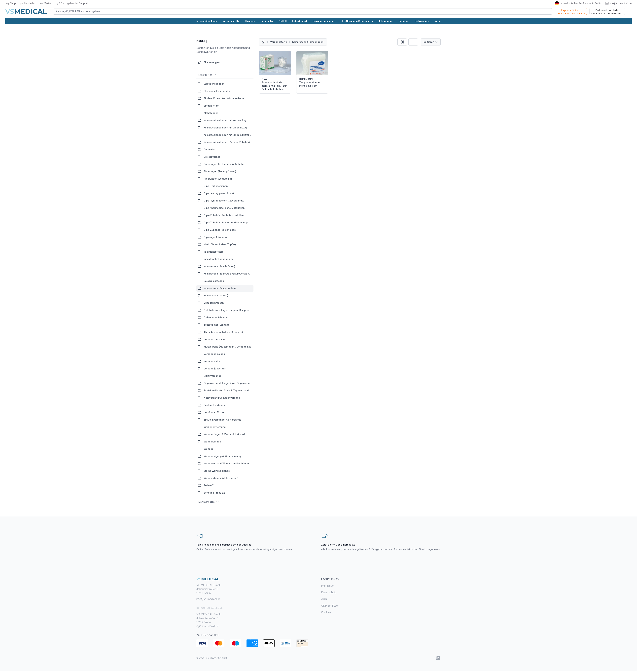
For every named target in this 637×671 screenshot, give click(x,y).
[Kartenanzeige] (402, 42)
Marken (48, 3)
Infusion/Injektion (206, 21)
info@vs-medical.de (621, 3)
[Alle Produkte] (263, 42)
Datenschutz (329, 592)
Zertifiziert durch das (607, 11)
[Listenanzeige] (413, 42)
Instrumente (422, 21)
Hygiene (250, 21)
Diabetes (404, 21)
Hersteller (29, 3)
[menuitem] (381, 586)
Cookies (326, 612)
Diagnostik (267, 21)
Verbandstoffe (231, 21)
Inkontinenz (386, 21)
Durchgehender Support (74, 3)
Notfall (283, 21)
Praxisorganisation (324, 21)
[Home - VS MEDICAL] (26, 11)
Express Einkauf (571, 11)
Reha (438, 21)
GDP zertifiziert (330, 605)
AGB (324, 599)
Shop (13, 3)
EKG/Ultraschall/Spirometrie (357, 21)
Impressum (327, 585)
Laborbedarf (299, 21)
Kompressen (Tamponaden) (308, 41)
